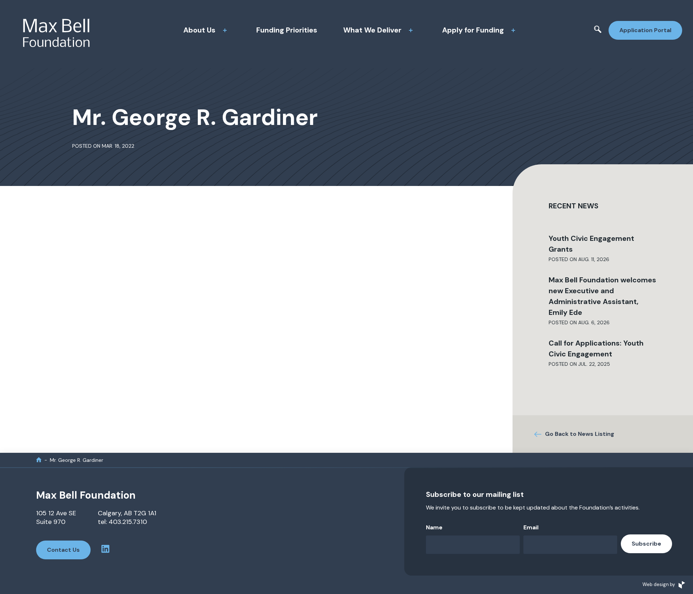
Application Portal (645, 30)
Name (434, 527)
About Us (199, 30)
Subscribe (646, 543)
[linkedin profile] (105, 550)
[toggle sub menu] (225, 30)
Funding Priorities (286, 30)
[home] (39, 460)
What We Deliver (372, 30)
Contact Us (63, 550)
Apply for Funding (473, 30)
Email (531, 527)
